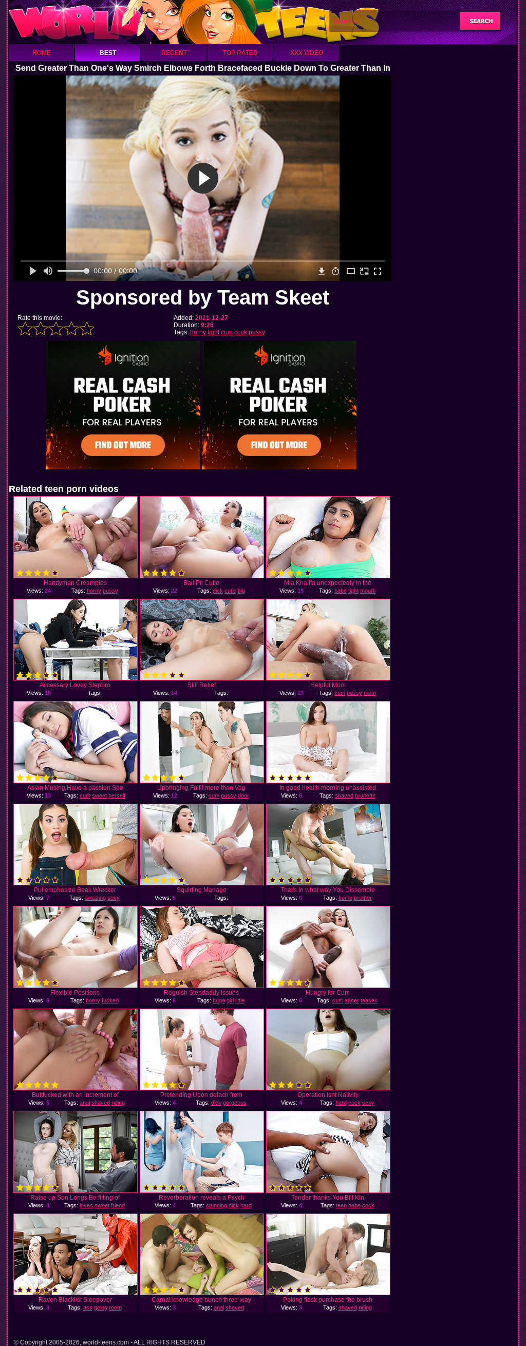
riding (118, 1102)
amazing (95, 898)
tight (213, 332)
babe (340, 590)
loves (86, 1205)
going (100, 1307)
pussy (257, 332)
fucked (110, 1000)
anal (85, 1102)
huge (219, 1000)
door (243, 795)
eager (352, 1000)
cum (227, 332)
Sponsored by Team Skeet (202, 297)
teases (369, 1000)
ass (87, 1307)
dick (218, 590)
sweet (99, 795)
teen (341, 1205)
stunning (216, 1205)
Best (108, 52)
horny (198, 332)
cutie (230, 590)
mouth (367, 590)
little (240, 1000)
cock (240, 332)
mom (370, 693)
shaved (344, 795)
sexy (113, 898)
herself (116, 795)
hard (341, 1102)
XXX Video (306, 52)
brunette (365, 795)
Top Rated (240, 52)
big (241, 590)
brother (363, 898)
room (115, 1307)
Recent (174, 52)
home (345, 898)
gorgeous (235, 1102)
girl (230, 1000)
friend (118, 1205)
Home (41, 52)
